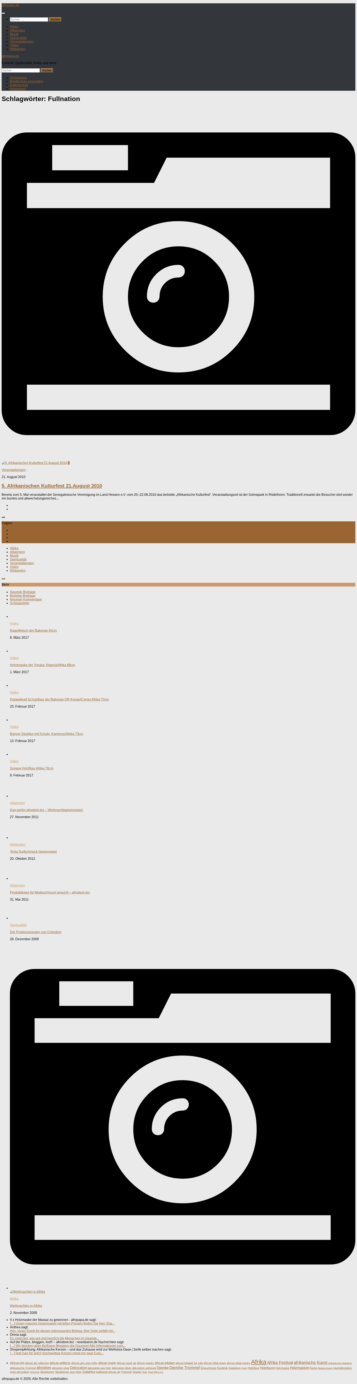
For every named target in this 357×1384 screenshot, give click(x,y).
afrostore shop (60, 1368)
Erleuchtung (208, 1368)
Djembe (163, 1368)
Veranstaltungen (22, 41)
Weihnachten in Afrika (26, 1305)
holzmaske (282, 1368)
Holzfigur (253, 1368)
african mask (107, 1363)
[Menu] (3, 13)
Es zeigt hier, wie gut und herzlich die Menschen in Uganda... (54, 1338)
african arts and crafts (84, 1363)
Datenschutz (19, 85)
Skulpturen (47, 1371)
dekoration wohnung (144, 1368)
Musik (14, 34)
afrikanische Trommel (23, 1368)
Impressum (18, 89)
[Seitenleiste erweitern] (3, 517)
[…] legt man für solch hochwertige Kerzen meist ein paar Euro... (57, 1353)
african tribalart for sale (189, 1363)
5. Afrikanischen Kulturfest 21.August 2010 (52, 486)
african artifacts (60, 1363)
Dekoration (78, 1368)
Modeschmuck (325, 1368)
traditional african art (108, 1372)
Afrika (14, 26)
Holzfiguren (267, 1368)
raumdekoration (342, 1368)
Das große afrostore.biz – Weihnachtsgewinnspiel (46, 810)
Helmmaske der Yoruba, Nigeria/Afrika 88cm (42, 665)
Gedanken (234, 1368)
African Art (17, 1363)
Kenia (313, 1368)
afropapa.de (10, 5)
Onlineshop (18, 77)
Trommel (126, 1372)
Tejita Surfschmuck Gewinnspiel (33, 851)
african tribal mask (215, 1363)
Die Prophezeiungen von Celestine (35, 932)
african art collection (37, 1363)
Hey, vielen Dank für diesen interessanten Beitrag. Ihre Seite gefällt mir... (62, 1331)
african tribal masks (238, 1363)
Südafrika (88, 1371)
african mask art (126, 1363)
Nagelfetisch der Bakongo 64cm (33, 630)
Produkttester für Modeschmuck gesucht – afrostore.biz (50, 892)
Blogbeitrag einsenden (26, 81)
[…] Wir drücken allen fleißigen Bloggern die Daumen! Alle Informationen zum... (68, 1345)
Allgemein (17, 30)
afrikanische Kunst (310, 1362)
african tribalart (165, 1363)
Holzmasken (299, 1368)
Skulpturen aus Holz (68, 1371)
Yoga (144, 1372)
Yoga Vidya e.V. (155, 1372)
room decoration (19, 1372)
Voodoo (136, 1372)
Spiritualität (18, 38)
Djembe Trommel (184, 1367)
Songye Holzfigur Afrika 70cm (31, 768)
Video (14, 45)
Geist (244, 1368)
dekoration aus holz (99, 1368)
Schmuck (34, 1372)
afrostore (44, 1368)
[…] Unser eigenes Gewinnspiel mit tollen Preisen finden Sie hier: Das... (62, 1323)
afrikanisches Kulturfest (340, 1363)
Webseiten (18, 49)
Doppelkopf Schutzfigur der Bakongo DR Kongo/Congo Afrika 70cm (59, 699)
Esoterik (222, 1368)
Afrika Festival (280, 1362)
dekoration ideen (121, 1368)
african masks (145, 1363)
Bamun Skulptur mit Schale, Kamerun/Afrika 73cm (46, 734)
